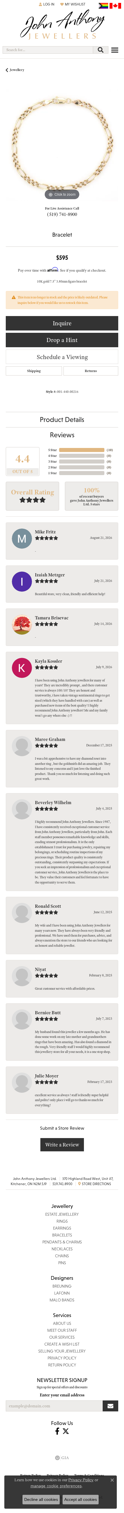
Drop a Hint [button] (62, 340)
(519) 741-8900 (62, 214)
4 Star (52, 455)
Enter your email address (62, 1395)
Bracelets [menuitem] (62, 1235)
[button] (47, 4)
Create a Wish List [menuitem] (62, 1344)
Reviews (62, 435)
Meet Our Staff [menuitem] (62, 1330)
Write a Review (62, 1144)
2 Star (52, 467)
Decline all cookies (41, 1499)
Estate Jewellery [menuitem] (62, 1214)
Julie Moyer (47, 1076)
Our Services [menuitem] (62, 1337)
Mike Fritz (45, 532)
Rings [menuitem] (62, 1221)
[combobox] (48, 50)
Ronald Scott (48, 906)
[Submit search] (100, 50)
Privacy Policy (80, 1479)
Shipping (34, 371)
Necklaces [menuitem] (62, 1249)
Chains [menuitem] (62, 1256)
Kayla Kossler (48, 661)
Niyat (40, 969)
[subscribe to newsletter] (110, 1405)
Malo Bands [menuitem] (62, 1300)
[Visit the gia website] (62, 1458)
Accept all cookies (80, 1499)
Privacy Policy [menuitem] (62, 1358)
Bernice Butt (48, 1013)
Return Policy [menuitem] (62, 1365)
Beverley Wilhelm (53, 803)
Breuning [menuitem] (62, 1286)
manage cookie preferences (56, 1486)
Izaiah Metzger (50, 575)
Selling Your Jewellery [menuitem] (62, 1351)
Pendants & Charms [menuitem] (62, 1242)
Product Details (62, 419)
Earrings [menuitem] (62, 1228)
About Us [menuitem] (62, 1323)
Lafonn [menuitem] (62, 1293)
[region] (62, 145)
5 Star (52, 450)
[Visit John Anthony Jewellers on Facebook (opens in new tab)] (57, 1431)
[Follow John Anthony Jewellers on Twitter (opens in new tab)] (65, 1431)
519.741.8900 (62, 1184)
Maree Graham (50, 739)
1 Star (52, 473)
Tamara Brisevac (51, 618)
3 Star (52, 461)
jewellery (17, 70)
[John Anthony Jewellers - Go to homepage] (62, 25)
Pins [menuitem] (62, 1262)
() (110, 450)
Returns (91, 371)
